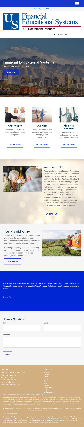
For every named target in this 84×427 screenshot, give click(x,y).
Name (5, 323)
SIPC (52, 419)
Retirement (47, 372)
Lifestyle (46, 385)
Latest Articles (48, 388)
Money (46, 383)
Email (46, 323)
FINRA (49, 419)
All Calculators (48, 392)
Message (6, 335)
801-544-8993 (62, 34)
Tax (45, 381)
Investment (47, 374)
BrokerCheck (40, 394)
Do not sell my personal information (38, 410)
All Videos (47, 390)
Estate (46, 377)
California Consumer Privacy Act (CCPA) (58, 408)
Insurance (47, 379)
